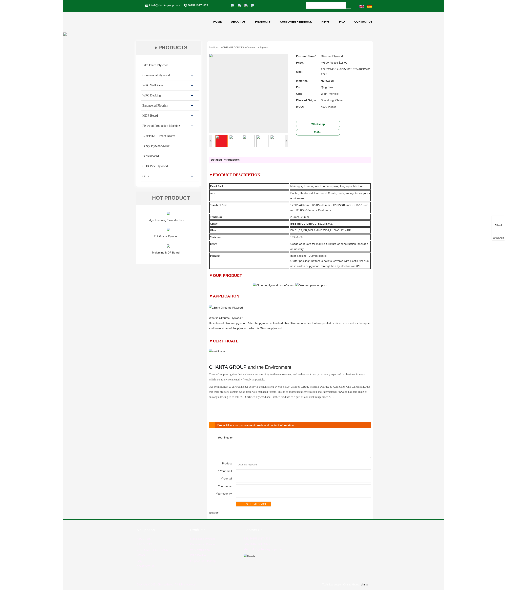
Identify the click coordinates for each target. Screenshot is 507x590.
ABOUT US (238, 21)
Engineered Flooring (155, 105)
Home (217, 21)
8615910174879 (197, 5)
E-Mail (318, 132)
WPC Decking (151, 95)
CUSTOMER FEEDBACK (296, 21)
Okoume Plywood (230, 317)
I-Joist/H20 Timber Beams (158, 135)
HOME (224, 47)
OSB (145, 176)
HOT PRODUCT (171, 197)
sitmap (364, 584)
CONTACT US (363, 21)
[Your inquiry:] (303, 457)
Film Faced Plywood (155, 65)
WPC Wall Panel (153, 85)
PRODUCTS (263, 21)
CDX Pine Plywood (155, 166)
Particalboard (150, 156)
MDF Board (150, 115)
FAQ (342, 21)
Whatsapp (318, 124)
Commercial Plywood (156, 75)
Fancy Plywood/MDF (156, 146)
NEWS (325, 21)
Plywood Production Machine (161, 125)
